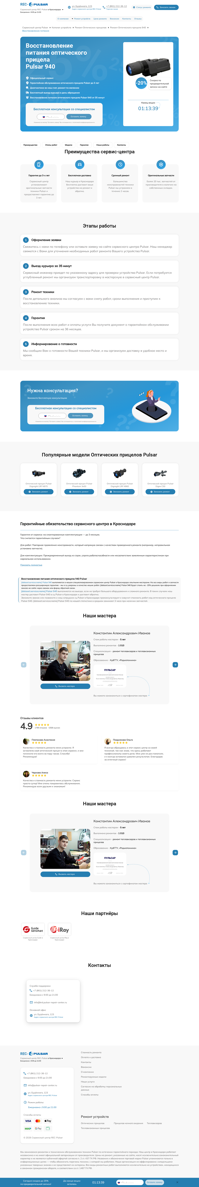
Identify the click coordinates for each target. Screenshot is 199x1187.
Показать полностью (31, 565)
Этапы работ (51, 145)
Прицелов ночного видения (128, 1123)
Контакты (126, 18)
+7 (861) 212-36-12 (116, 6)
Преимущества (30, 145)
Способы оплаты (89, 1094)
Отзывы (138, 18)
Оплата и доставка (91, 1057)
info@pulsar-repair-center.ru (42, 1085)
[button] (175, 664)
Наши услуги (88, 1081)
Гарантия (84, 145)
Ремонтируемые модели (93, 1076)
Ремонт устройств (82, 18)
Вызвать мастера (66, 686)
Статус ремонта (143, 7)
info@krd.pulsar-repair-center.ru (50, 1002)
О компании (63, 18)
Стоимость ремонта (91, 1052)
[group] (33, 932)
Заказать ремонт (40, 491)
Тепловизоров (154, 1123)
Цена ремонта (100, 18)
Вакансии (114, 18)
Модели (68, 145)
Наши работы (102, 145)
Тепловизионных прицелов (95, 1128)
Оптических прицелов (92, 1123)
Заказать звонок (167, 7)
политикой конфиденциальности (84, 122)
